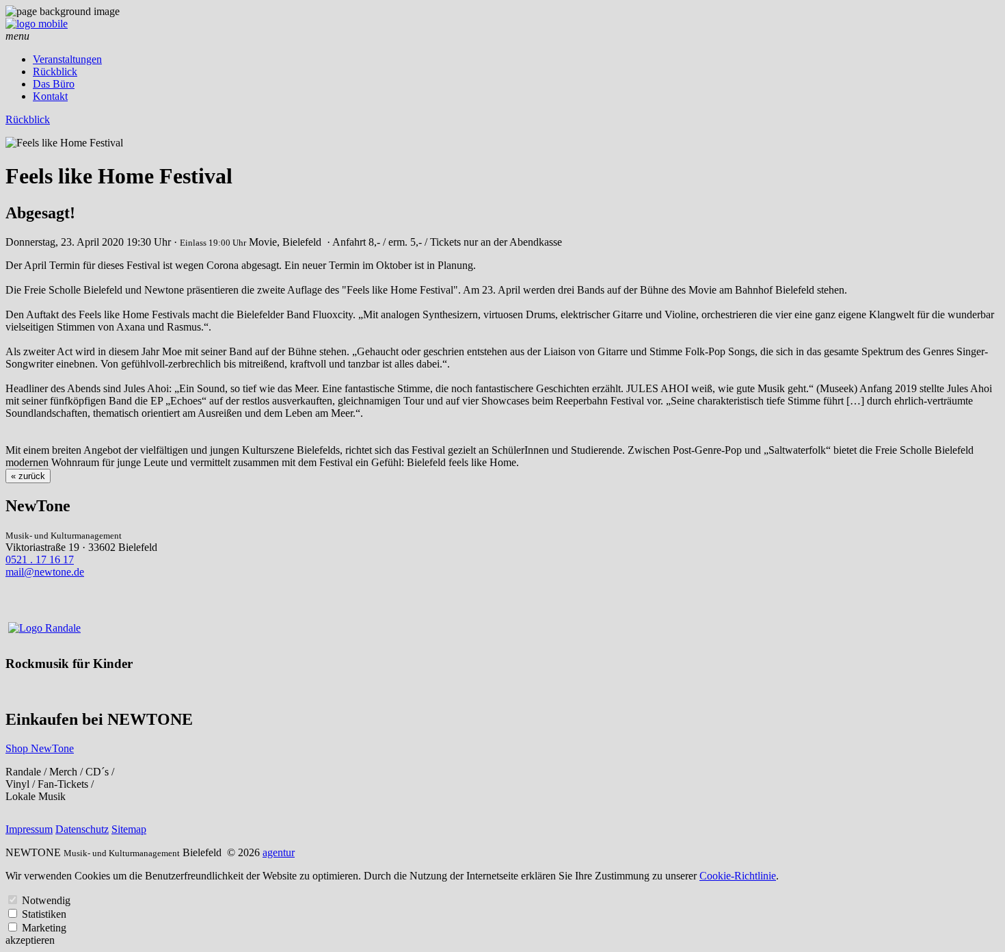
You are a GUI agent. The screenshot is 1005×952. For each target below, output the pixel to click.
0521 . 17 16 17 (39, 559)
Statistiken (44, 914)
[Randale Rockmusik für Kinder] (44, 628)
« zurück (28, 476)
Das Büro (54, 84)
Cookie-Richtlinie (737, 876)
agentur (279, 852)
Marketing (44, 928)
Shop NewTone (39, 748)
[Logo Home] (36, 23)
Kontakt (50, 96)
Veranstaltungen (67, 59)
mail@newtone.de (44, 572)
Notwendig (46, 900)
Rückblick (55, 71)
